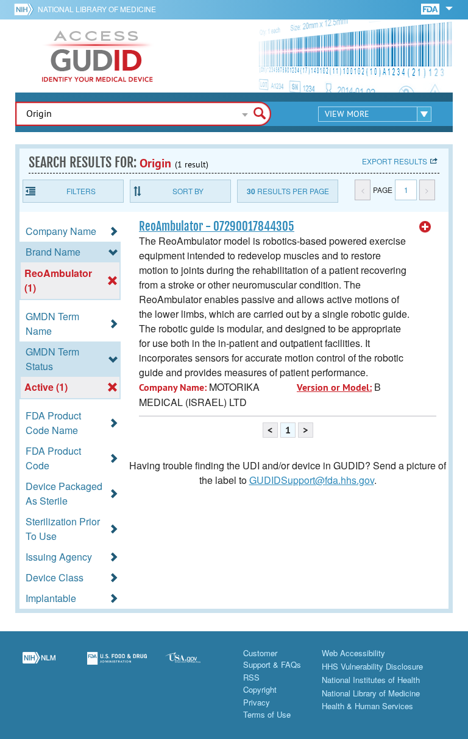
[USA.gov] (195, 665)
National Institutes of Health (371, 679)
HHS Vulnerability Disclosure (372, 666)
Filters (81, 191)
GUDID (97, 56)
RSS (251, 677)
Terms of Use (267, 714)
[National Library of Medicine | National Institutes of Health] (39, 665)
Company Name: (173, 387)
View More (347, 113)
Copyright (260, 689)
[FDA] (431, 8)
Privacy (256, 702)
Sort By (188, 191)
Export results (394, 161)
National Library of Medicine (97, 9)
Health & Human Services (367, 706)
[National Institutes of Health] (26, 9)
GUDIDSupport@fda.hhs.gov (311, 480)
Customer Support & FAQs (272, 659)
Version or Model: (334, 387)
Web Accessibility (353, 653)
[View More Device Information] (425, 227)
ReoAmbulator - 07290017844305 (216, 226)
